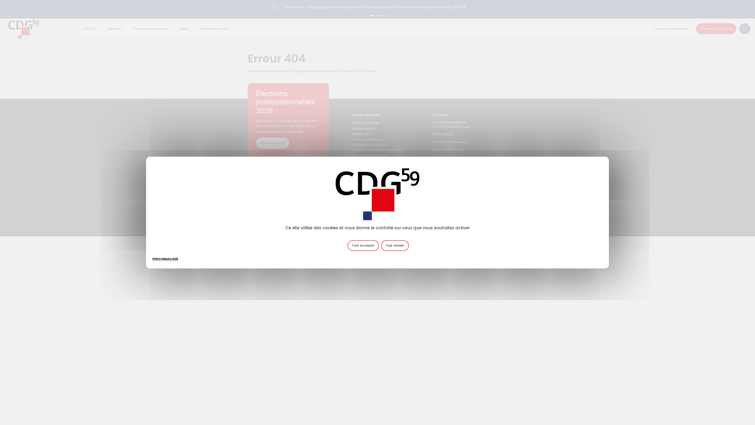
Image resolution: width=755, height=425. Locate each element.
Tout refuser (394, 245)
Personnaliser (165, 259)
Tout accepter (363, 245)
